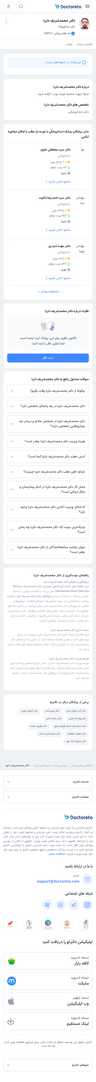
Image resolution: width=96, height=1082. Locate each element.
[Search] (21, 6)
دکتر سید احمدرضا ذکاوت (54, 198)
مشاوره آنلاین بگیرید (59, 182)
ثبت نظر (48, 358)
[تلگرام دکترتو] (74, 905)
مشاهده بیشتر (50, 291)
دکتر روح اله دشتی (77, 718)
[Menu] (87, 6)
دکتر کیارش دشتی (29, 711)
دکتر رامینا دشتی (53, 718)
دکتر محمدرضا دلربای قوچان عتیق (70, 726)
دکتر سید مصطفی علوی (55, 149)
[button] (6, 21)
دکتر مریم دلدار (52, 711)
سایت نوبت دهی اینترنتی (47, 845)
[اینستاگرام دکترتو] (87, 905)
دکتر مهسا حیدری (59, 246)
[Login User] (8, 6)
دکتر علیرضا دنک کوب (76, 741)
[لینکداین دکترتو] (60, 905)
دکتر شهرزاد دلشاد (38, 726)
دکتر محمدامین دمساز (49, 733)
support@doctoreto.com (58, 881)
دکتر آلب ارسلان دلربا (76, 711)
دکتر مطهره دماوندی (77, 733)
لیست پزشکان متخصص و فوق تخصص (51, 850)
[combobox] (6, 21)
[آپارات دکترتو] (47, 905)
